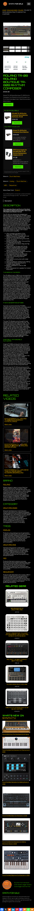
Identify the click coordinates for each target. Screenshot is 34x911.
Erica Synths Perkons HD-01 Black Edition (17, 708)
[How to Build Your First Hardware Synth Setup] (16, 727)
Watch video (8, 424)
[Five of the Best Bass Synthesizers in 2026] (16, 801)
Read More (8, 104)
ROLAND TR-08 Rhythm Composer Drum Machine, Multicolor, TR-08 (20, 115)
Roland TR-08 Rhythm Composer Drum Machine (21, 131)
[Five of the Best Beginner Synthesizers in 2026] (16, 860)
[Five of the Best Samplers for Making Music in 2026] (16, 767)
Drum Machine (21, 181)
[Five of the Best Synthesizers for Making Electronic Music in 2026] (16, 829)
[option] (12, 49)
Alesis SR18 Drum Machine (17, 684)
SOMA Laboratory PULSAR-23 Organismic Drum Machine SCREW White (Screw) (17, 634)
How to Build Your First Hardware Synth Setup (15, 734)
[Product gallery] (17, 31)
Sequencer (13, 185)
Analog (11, 181)
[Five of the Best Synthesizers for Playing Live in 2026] (16, 743)
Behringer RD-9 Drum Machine (17, 609)
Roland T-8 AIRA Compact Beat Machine (17, 660)
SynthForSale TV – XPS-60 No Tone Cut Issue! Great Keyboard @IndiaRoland (16, 471)
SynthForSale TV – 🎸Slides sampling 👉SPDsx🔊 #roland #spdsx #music (16, 445)
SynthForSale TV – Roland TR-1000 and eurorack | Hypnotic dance (15, 420)
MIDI (5, 185)
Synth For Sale (16, 4)
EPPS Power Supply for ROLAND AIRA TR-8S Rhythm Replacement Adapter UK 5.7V (20, 152)
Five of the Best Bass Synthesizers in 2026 (14, 815)
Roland (20, 10)
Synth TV (9, 718)
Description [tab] (8, 201)
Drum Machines (12, 10)
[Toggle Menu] (29, 4)
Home (4, 10)
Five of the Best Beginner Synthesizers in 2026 (16, 875)
